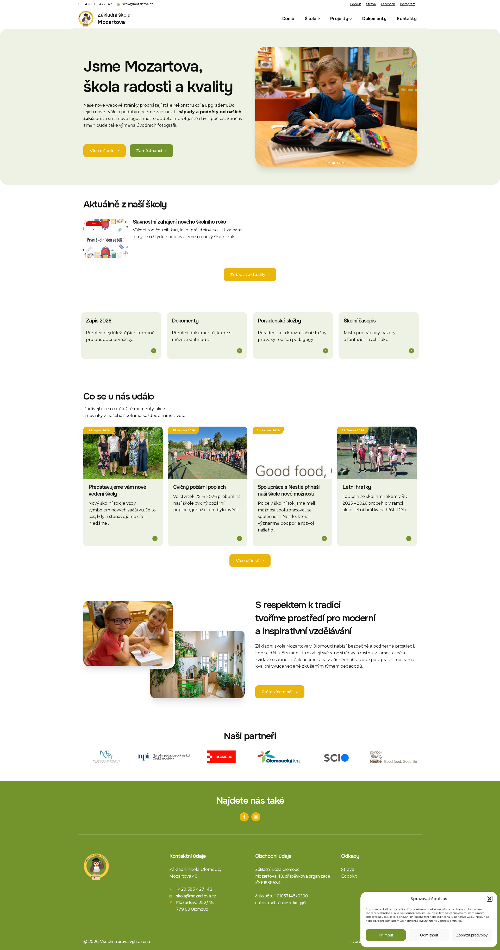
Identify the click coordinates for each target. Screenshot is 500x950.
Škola (310, 18)
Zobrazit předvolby (472, 935)
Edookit (355, 4)
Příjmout (386, 935)
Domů (288, 18)
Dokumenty (374, 18)
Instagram (407, 4)
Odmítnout (429, 935)
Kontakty (407, 18)
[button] (489, 898)
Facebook (388, 4)
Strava (371, 4)
